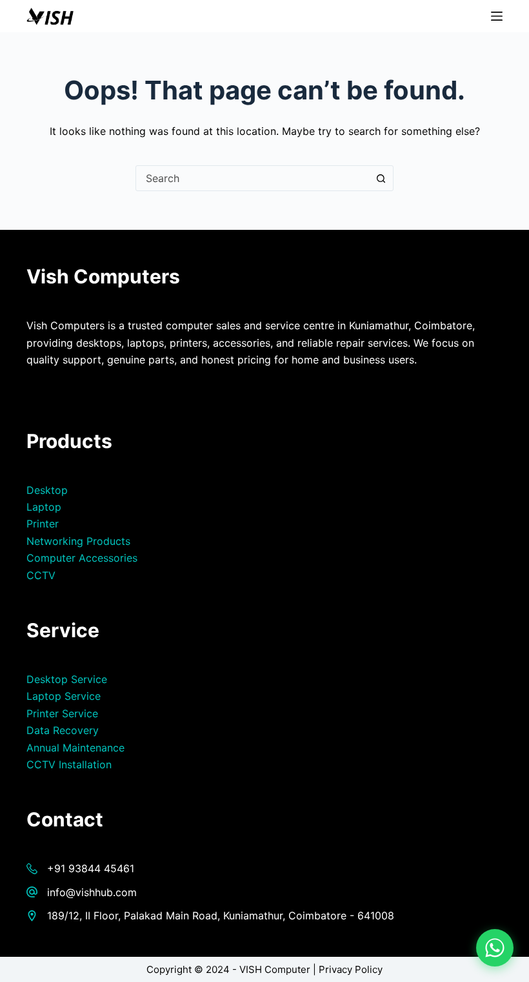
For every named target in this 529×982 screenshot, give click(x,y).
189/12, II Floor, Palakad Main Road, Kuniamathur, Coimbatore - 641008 (220, 915)
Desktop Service (66, 679)
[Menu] (497, 16)
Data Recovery (62, 730)
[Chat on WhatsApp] (495, 948)
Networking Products (78, 541)
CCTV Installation (69, 764)
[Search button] (380, 178)
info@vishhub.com (92, 892)
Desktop (47, 490)
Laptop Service (63, 696)
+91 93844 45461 (90, 868)
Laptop (43, 506)
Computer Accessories (81, 557)
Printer (42, 523)
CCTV (40, 575)
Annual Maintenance (75, 747)
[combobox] (252, 178)
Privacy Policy (351, 969)
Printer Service (62, 713)
